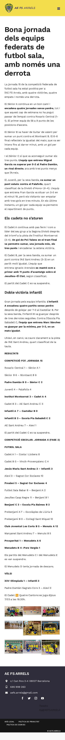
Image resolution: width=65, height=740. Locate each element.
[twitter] (29, 698)
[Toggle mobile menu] (58, 8)
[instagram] (35, 698)
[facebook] (22, 698)
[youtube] (42, 698)
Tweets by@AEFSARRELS (49, 708)
